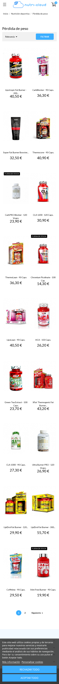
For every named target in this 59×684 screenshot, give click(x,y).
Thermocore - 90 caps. (43, 152)
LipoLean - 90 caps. (16, 339)
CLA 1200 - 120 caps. (43, 215)
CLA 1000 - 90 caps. (16, 464)
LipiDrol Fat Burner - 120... (16, 527)
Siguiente (37, 613)
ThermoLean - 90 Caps (16, 277)
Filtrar (45, 36)
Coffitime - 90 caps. (16, 589)
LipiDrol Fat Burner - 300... (43, 527)
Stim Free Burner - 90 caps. (43, 589)
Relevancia (11, 37)
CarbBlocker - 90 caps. (43, 90)
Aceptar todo (29, 678)
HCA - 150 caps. (43, 339)
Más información (11, 661)
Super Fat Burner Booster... (16, 152)
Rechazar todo (29, 669)
